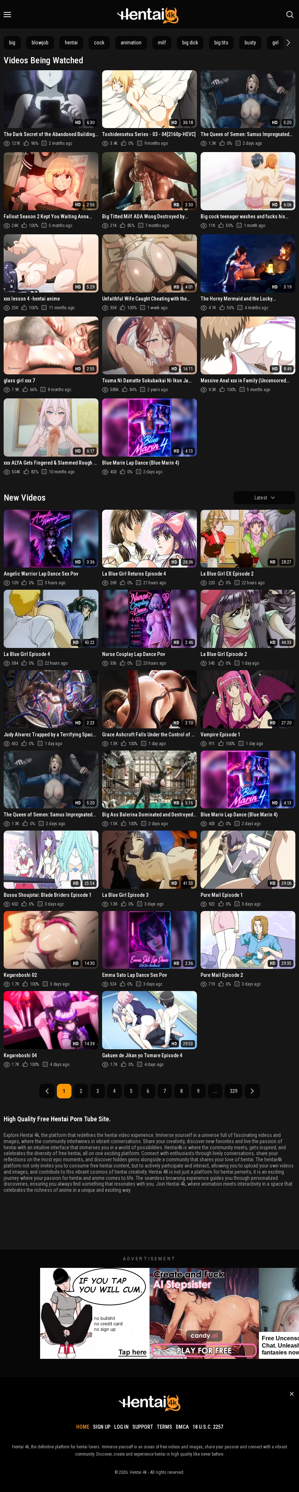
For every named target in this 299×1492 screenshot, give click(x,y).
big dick (190, 42)
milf (162, 42)
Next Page (252, 1091)
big (12, 42)
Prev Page (47, 1091)
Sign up (101, 1427)
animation (131, 42)
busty (250, 42)
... (215, 1091)
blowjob (40, 42)
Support (142, 1427)
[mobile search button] (289, 14)
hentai (71, 42)
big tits (221, 42)
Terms (164, 1427)
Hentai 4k (138, 1472)
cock (99, 42)
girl (275, 42)
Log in (121, 1427)
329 (233, 1091)
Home (82, 1427)
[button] (287, 43)
